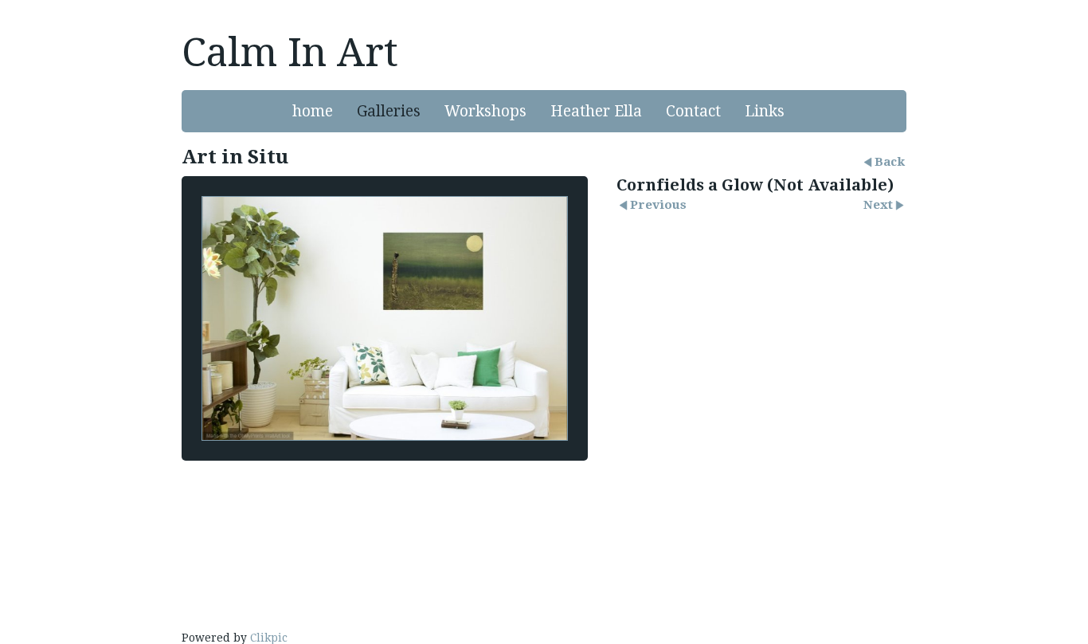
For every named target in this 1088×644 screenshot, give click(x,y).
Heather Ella (596, 111)
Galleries (389, 111)
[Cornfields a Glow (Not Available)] (385, 318)
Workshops (485, 111)
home (312, 111)
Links (765, 111)
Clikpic (269, 637)
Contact (693, 111)
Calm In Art (290, 52)
